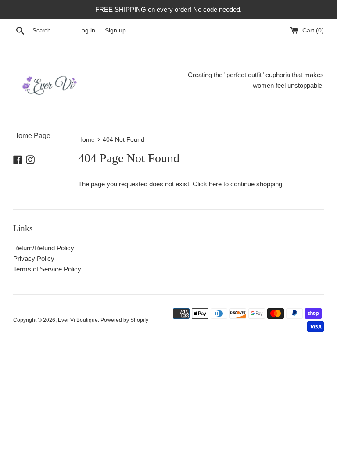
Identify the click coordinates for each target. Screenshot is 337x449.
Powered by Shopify (124, 320)
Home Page (31, 135)
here (215, 184)
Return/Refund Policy (43, 248)
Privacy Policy (33, 258)
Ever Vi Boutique (78, 320)
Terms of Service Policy (47, 269)
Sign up (115, 30)
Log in (86, 30)
